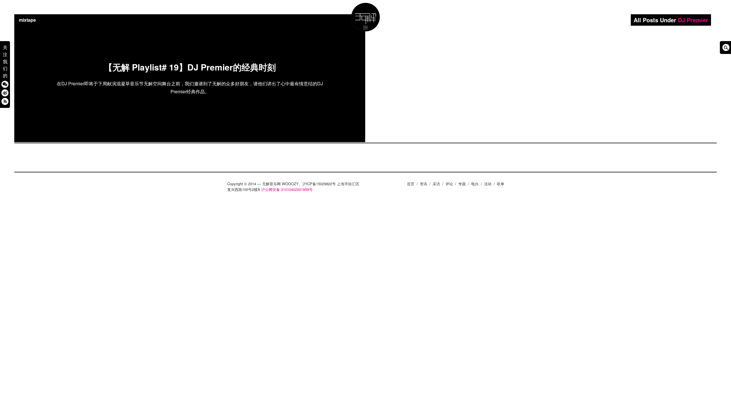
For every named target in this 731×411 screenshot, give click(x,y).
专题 (462, 183)
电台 (475, 183)
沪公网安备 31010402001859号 (287, 189)
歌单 (500, 183)
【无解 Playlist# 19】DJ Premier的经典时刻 (190, 67)
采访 (436, 183)
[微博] (5, 92)
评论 (449, 183)
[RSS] (5, 101)
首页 (410, 183)
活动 (487, 183)
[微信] (5, 84)
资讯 (423, 183)
